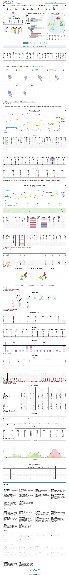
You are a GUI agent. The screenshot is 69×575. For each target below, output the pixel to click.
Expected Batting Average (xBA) (41, 494)
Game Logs (43, 42)
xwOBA (4, 393)
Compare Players (38, 5)
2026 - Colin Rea (38, 106)
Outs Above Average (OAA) (8, 552)
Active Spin (37, 533)
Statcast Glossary (10, 484)
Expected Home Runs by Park (34, 370)
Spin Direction (34, 251)
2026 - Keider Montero (31, 106)
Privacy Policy (32, 571)
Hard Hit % (4, 394)
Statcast (25, 42)
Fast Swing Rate (22, 511)
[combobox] (55, 2)
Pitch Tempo (34, 426)
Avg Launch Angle (5, 398)
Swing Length (37, 511)
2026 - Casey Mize (44, 106)
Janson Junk (13, 15)
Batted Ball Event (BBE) (23, 494)
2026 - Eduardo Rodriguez (39, 180)
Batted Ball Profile (35, 153)
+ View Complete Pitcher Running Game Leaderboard (9, 479)
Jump (52, 546)
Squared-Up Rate (54, 517)
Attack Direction (22, 517)
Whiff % (4, 404)
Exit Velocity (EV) (6, 489)
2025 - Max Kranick (30, 180)
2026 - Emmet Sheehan (51, 106)
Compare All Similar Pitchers (58, 106)
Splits (37, 42)
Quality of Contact (35, 168)
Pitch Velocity (5, 533)
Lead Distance (37, 546)
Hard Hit (52, 489)
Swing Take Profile (7, 31)
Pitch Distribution (34, 440)
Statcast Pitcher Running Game (34, 464)
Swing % (4, 407)
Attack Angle (53, 511)
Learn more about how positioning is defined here (9, 424)
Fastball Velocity (5, 399)
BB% (3, 409)
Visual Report (6, 29)
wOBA (3, 392)
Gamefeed (13, 5)
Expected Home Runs (34, 355)
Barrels (36, 489)
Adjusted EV (21, 501)
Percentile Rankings (34, 340)
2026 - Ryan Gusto (24, 106)
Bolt (20, 562)
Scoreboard (18, 5)
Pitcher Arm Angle (34, 292)
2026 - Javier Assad (16, 180)
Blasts (4, 524)
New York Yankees (15, 18)
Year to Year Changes (34, 385)
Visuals (33, 5)
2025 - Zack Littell (23, 180)
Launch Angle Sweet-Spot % (6, 396)
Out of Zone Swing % (5, 403)
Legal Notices (38, 571)
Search (30, 5)
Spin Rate (53, 533)
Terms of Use (27, 571)
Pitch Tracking (34, 135)
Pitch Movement (34, 183)
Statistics (48, 5)
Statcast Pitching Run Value (34, 312)
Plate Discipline (34, 327)
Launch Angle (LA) (22, 489)
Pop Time (5, 546)
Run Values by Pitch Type (34, 232)
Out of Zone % (4, 402)
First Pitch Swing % (5, 406)
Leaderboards (55, 5)
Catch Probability (38, 552)
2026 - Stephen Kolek (47, 180)
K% (3, 408)
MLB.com (42, 571)
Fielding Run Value (22, 552)
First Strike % (4, 405)
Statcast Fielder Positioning (34, 413)
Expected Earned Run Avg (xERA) (25, 539)
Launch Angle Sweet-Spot (8, 494)
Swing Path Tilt (38, 517)
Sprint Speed (5, 562)
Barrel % (4, 397)
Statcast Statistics (34, 50)
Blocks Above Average (55, 552)
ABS (45, 5)
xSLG (3, 391)
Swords (20, 524)
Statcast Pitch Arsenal (34, 63)
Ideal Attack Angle (6, 517)
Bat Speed (5, 511)
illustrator (8, 5)
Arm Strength (21, 546)
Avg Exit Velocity (5, 395)
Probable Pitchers (24, 5)
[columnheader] (4, 53)
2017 (8, 18)
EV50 (4, 501)
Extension (5, 539)
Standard (31, 42)
